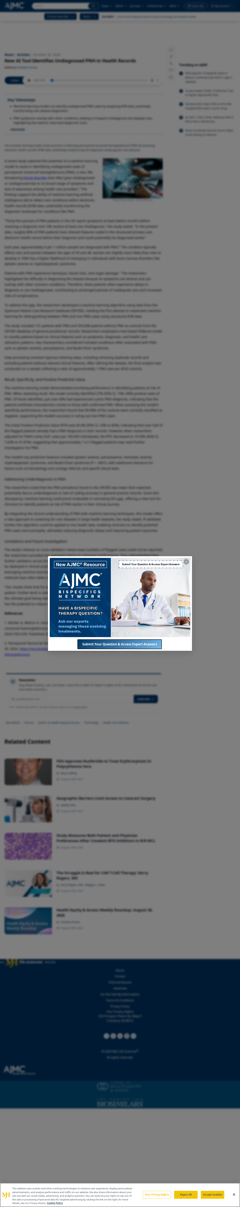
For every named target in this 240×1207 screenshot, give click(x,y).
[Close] (234, 1194)
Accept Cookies (212, 1194)
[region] (120, 1195)
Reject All (186, 1194)
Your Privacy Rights (157, 1194)
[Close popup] (186, 561)
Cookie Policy (55, 1203)
